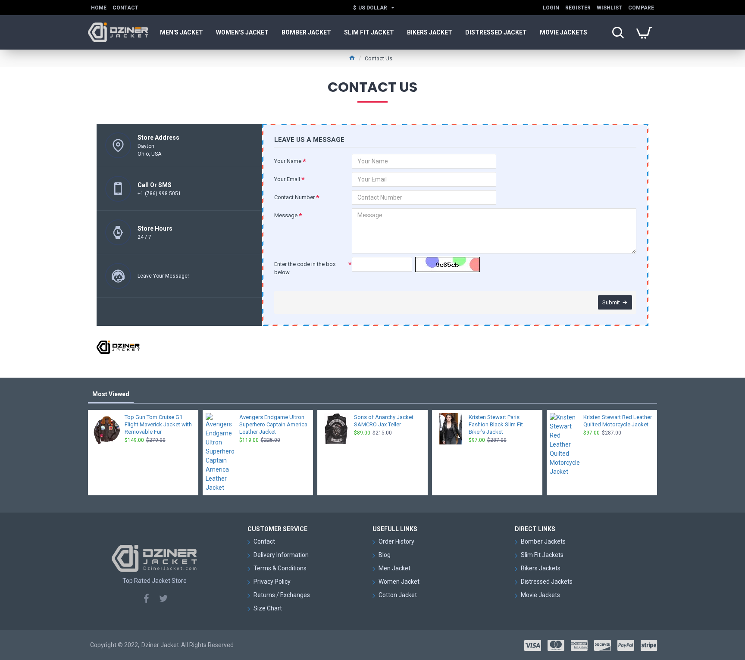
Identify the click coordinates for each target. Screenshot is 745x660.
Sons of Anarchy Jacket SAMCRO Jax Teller (383, 421)
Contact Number (294, 197)
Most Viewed (110, 394)
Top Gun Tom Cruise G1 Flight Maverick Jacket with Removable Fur (158, 424)
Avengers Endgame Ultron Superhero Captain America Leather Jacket (273, 424)
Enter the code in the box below (304, 268)
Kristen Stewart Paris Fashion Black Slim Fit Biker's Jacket (496, 424)
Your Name (287, 161)
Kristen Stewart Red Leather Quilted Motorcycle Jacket (617, 421)
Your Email (287, 179)
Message (285, 215)
